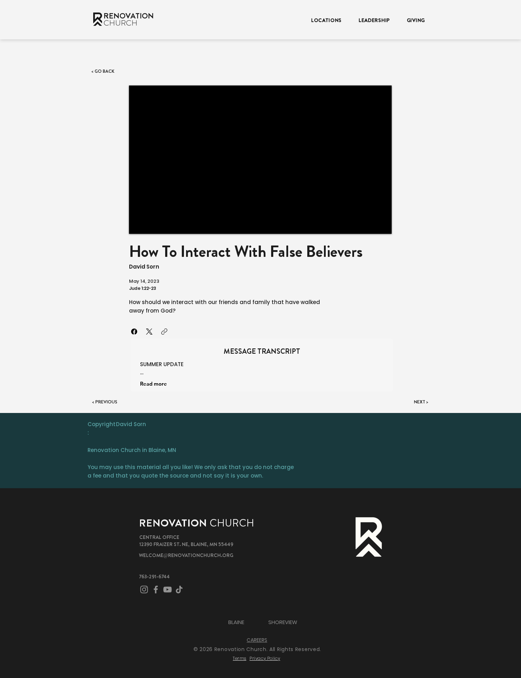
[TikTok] (179, 589)
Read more (153, 383)
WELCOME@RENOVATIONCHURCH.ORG (186, 555)
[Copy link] (164, 332)
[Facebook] (134, 332)
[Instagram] (144, 589)
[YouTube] (167, 589)
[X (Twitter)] (149, 332)
